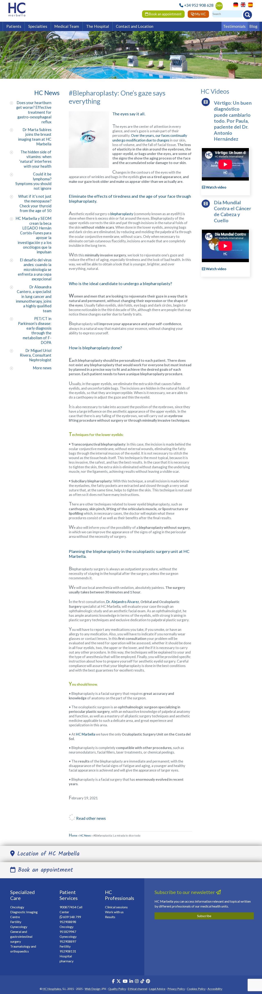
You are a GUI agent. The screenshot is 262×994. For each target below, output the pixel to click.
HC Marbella (85, 734)
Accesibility (215, 989)
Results (110, 917)
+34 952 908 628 (198, 5)
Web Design (93, 989)
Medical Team (66, 26)
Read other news (90, 818)
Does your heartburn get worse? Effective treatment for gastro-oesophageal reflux (33, 112)
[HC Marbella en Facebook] (113, 981)
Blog (253, 26)
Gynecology (18, 927)
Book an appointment (165, 14)
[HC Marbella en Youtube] (125, 981)
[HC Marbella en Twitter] (119, 981)
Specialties (37, 26)
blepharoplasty (121, 214)
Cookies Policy (196, 989)
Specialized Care (22, 895)
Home (73, 835)
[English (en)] (242, 4)
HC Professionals (119, 895)
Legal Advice (157, 989)
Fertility (15, 922)
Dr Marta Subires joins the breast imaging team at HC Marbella (34, 136)
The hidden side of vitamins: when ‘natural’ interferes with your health (35, 159)
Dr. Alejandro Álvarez (122, 602)
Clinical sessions (116, 907)
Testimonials (234, 26)
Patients (13, 26)
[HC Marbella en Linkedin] (131, 981)
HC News (85, 835)
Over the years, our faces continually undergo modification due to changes (149, 137)
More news (42, 368)
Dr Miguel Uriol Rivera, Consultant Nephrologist (35, 355)
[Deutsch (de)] (234, 4)
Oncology (17, 907)
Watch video (215, 187)
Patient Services (69, 895)
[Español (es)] (249, 4)
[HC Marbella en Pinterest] (148, 981)
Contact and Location (134, 26)
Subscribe (204, 916)
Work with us (114, 912)
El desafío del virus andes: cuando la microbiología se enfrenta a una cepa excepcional (34, 269)
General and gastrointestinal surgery (21, 936)
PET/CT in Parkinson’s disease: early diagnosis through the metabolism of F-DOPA (34, 330)
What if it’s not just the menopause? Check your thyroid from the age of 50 (34, 203)
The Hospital (97, 26)
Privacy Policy (176, 989)
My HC (200, 14)
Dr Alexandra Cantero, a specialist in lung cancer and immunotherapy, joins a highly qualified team (33, 299)
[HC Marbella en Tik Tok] (142, 981)
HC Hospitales (52, 989)
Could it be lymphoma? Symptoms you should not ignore (33, 181)
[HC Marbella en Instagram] (136, 981)
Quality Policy (117, 989)
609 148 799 (72, 917)
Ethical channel (137, 989)
